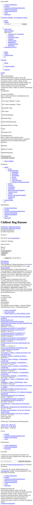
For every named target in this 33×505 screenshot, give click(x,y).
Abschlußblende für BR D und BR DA (12, 400)
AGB (6, 13)
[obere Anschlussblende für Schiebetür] (12, 348)
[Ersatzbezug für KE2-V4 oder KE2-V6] (13, 333)
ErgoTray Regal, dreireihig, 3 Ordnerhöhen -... (14, 362)
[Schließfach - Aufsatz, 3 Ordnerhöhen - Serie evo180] (16, 380)
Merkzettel (11, 45)
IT (5, 202)
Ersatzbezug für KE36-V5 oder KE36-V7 (13, 329)
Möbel (6, 167)
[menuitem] (18, 4)
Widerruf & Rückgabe (10, 9)
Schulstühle (15, 172)
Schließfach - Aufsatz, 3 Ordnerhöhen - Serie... (14, 382)
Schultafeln (11, 188)
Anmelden (11, 34)
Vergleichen (4, 253)
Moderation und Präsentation (16, 190)
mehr (28, 266)
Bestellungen (12, 42)
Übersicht (11, 35)
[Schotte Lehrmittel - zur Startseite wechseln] (14, 17)
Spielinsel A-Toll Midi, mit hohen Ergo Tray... (14, 389)
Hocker (14, 177)
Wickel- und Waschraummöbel (17, 195)
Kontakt (6, 6)
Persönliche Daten (13, 37)
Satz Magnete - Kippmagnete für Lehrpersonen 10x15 (16, 407)
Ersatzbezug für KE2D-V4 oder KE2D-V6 (13, 339)
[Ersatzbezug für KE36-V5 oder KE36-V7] (13, 328)
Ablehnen (4, 503)
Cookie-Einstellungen (10, 4)
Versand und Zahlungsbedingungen (14, 8)
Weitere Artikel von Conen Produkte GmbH (17, 313)
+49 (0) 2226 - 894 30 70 (8, 424)
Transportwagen (12, 192)
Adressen (10, 39)
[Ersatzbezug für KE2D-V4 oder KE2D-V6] (14, 338)
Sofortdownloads (13, 44)
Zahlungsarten (12, 40)
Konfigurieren (11, 503)
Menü (6, 20)
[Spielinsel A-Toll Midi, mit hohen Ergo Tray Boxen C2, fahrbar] (16, 387)
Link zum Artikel (9, 312)
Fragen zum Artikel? (10, 310)
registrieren (20, 34)
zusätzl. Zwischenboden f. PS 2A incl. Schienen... (15, 413)
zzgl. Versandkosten (14, 238)
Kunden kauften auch (7, 316)
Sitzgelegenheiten (13, 170)
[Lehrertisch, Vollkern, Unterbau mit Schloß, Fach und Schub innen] (16, 354)
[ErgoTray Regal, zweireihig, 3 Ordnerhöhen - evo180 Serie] (16, 367)
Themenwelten (8, 200)
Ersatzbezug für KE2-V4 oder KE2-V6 (12, 334)
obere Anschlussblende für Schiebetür (14, 348)
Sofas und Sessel (16, 180)
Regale (10, 183)
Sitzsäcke (14, 179)
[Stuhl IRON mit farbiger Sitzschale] (12, 323)
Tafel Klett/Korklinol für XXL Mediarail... (13, 395)
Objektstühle (15, 175)
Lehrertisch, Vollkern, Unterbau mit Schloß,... (14, 356)
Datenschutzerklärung (10, 11)
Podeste (10, 198)
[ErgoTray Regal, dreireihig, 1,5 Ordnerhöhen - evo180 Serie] (16, 374)
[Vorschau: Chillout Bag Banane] (11, 227)
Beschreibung (5, 261)
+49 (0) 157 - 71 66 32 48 (8, 426)
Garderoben (11, 187)
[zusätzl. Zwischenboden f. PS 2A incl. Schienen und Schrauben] (16, 412)
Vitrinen (10, 193)
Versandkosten (5, 471)
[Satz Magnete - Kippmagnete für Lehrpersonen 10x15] (16, 405)
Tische (10, 169)
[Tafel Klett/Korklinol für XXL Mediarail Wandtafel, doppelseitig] (16, 393)
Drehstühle (15, 174)
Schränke (10, 185)
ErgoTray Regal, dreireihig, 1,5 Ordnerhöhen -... (15, 375)
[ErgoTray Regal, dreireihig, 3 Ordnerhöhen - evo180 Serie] (16, 361)
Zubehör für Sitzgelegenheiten (20, 182)
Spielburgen (11, 197)
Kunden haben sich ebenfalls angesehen (12, 321)
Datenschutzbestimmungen (16, 464)
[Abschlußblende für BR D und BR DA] (13, 398)
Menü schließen (9, 31)
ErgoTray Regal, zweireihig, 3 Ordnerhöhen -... (14, 369)
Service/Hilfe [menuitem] (13, 8)
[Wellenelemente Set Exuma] (9, 343)
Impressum (7, 14)
